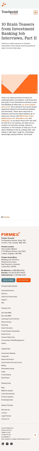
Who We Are (5, 410)
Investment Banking (8, 353)
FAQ (2, 303)
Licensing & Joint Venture (10, 319)
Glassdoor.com (22, 118)
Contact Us (5, 419)
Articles (6, 217)
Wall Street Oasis (26, 116)
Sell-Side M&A (6, 312)
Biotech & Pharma (7, 359)
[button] (36, 12)
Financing (4, 325)
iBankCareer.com (8, 118)
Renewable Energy (7, 368)
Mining (3, 365)
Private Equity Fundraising (10, 331)
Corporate (5, 356)
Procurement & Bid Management (12, 340)
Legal (3, 371)
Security (4, 293)
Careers (4, 413)
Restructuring (6, 322)
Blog (3, 387)
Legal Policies (6, 416)
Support (4, 299)
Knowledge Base (7, 400)
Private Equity (6, 374)
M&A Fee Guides (7, 390)
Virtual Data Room (7, 290)
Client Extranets (7, 328)
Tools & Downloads (8, 393)
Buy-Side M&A (6, 316)
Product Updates (7, 397)
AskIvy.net (5, 120)
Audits (3, 343)
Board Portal (5, 334)
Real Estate (5, 378)
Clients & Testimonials (9, 296)
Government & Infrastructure (11, 362)
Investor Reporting (8, 337)
